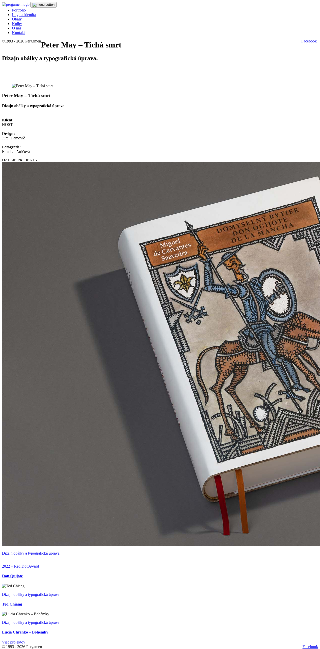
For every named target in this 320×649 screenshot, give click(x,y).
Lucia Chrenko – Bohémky (25, 632)
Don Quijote (12, 576)
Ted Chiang (12, 604)
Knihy (17, 23)
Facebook (309, 41)
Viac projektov (13, 642)
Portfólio (19, 10)
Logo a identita (24, 14)
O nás (16, 28)
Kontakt (18, 32)
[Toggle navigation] (43, 4)
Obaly (17, 19)
